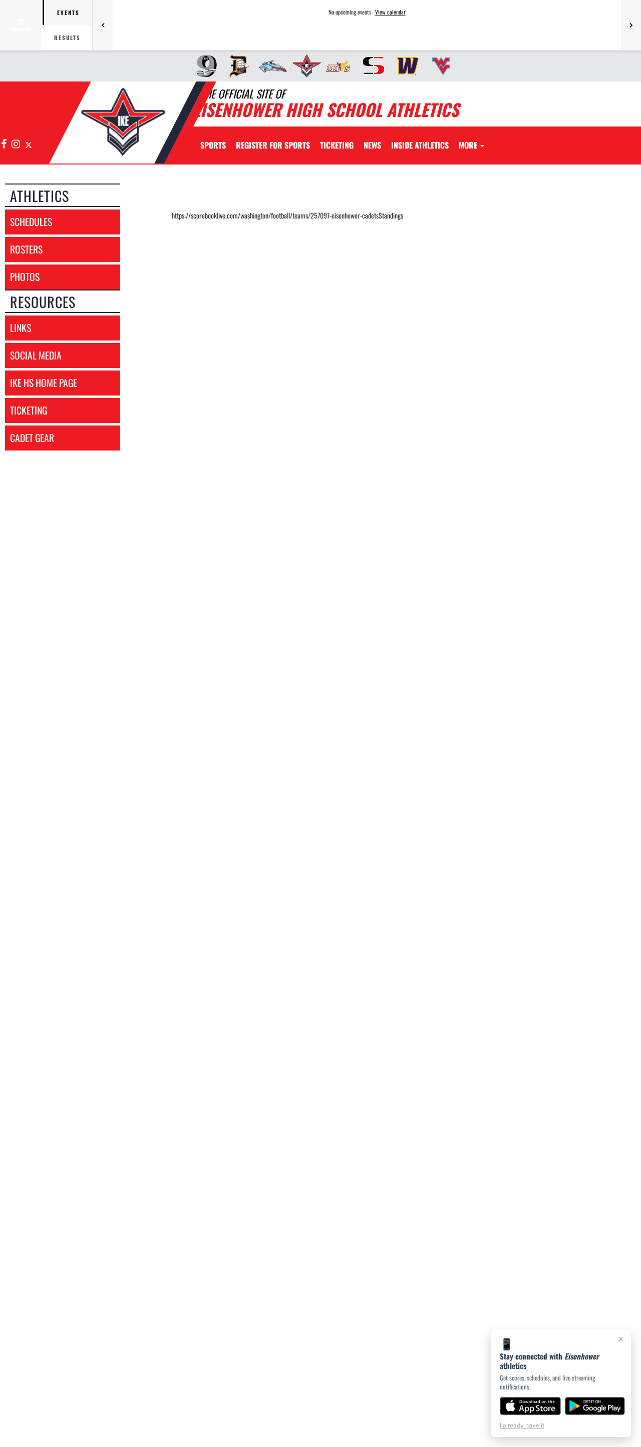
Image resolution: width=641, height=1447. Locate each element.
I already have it (522, 1425)
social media (36, 355)
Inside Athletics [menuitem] (420, 145)
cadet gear (32, 437)
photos (25, 277)
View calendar (390, 12)
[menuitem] (203, 66)
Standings (391, 215)
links (20, 327)
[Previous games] (103, 25)
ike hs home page (43, 383)
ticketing (28, 410)
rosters (26, 249)
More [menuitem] (469, 145)
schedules (31, 221)
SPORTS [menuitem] (213, 145)
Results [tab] (67, 38)
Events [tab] (68, 12)
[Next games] (631, 25)
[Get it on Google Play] (595, 1406)
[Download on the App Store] (530, 1406)
